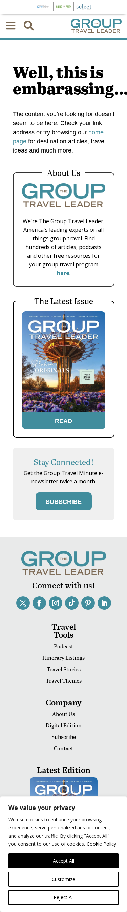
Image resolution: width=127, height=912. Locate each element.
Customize (63, 879)
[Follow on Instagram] (55, 603)
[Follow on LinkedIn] (104, 603)
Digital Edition (64, 725)
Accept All (63, 861)
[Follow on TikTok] (72, 603)
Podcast (63, 646)
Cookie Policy (101, 844)
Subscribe (63, 736)
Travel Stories (64, 669)
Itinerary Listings (63, 657)
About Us (63, 713)
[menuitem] (10, 26)
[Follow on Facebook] (39, 603)
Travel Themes (64, 680)
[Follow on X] (23, 603)
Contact (63, 748)
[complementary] (63, 854)
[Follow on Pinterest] (88, 603)
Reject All (64, 897)
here (63, 273)
